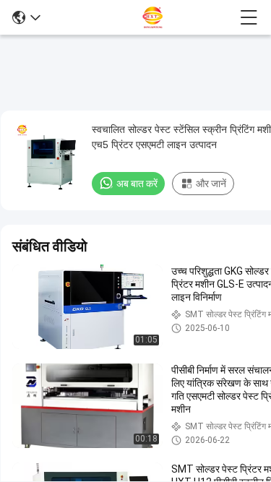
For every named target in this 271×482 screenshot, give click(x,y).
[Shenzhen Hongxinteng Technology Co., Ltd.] (140, 17)
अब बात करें (137, 183)
